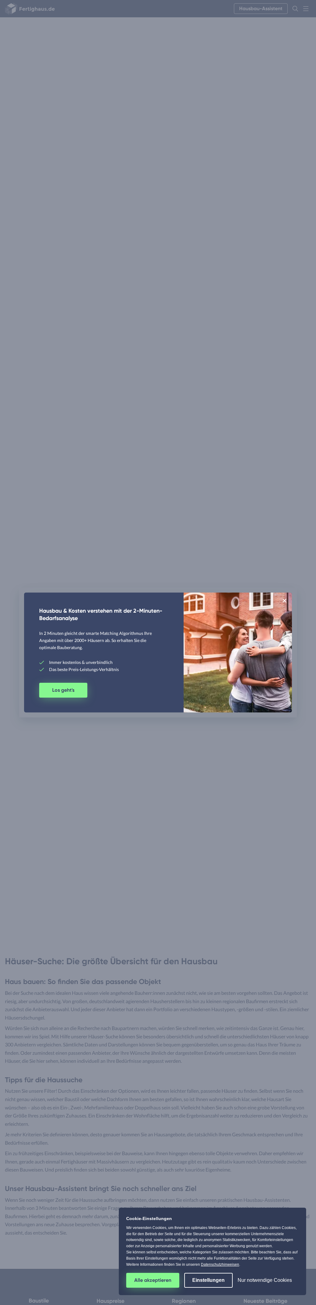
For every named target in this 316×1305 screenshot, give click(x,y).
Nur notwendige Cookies (265, 1280)
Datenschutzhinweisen (220, 1264)
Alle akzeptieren (152, 1280)
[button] (284, 600)
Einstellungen (208, 1280)
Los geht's (63, 690)
